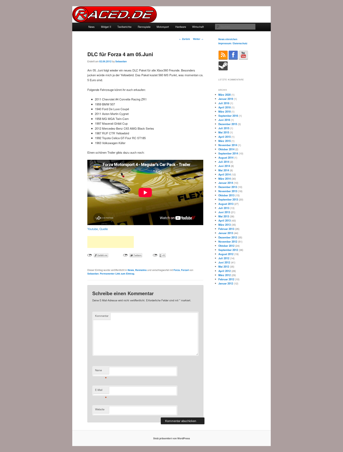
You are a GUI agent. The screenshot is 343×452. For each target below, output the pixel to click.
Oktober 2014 (226, 149)
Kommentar (101, 316)
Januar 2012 (225, 283)
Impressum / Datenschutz (232, 43)
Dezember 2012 (227, 237)
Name (101, 371)
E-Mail (101, 391)
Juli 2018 (223, 103)
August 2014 (225, 157)
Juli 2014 (223, 162)
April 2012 (224, 271)
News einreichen (227, 39)
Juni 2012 (224, 262)
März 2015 (224, 141)
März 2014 (224, 178)
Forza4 (185, 270)
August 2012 (225, 254)
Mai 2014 (223, 170)
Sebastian (121, 61)
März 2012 (224, 275)
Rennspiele (144, 27)
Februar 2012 (226, 279)
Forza (176, 270)
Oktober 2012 (226, 246)
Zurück (184, 39)
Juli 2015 (223, 128)
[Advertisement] (110, 242)
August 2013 (225, 204)
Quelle (103, 229)
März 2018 (224, 111)
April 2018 (224, 107)
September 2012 (228, 250)
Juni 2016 (224, 120)
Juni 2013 (224, 212)
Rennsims (141, 270)
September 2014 (228, 153)
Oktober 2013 (226, 195)
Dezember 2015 (227, 124)
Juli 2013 (223, 208)
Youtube (92, 229)
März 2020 (224, 94)
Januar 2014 (225, 183)
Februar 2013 (226, 229)
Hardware (180, 27)
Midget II (106, 27)
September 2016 (228, 116)
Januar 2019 (225, 99)
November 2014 (227, 145)
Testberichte (124, 27)
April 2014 (224, 174)
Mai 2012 (223, 266)
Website (99, 409)
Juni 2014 (224, 166)
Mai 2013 (223, 216)
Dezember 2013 (227, 187)
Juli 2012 (223, 258)
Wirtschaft (198, 27)
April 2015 (224, 137)
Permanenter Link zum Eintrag (117, 273)
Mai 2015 (223, 132)
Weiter (198, 39)
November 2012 (227, 241)
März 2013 (224, 224)
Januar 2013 (225, 233)
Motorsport (163, 27)
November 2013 (227, 191)
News (91, 27)
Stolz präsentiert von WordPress (171, 438)
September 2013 (228, 199)
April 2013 (224, 220)
